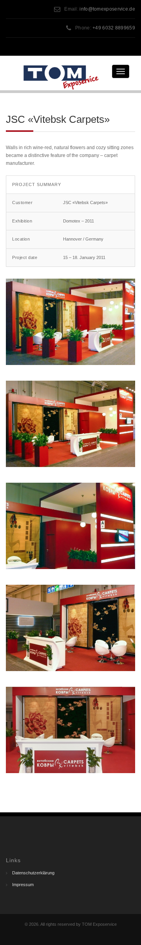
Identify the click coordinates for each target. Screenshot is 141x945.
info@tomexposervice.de (107, 9)
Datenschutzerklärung (33, 872)
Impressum (23, 884)
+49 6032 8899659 (113, 28)
